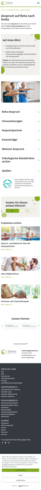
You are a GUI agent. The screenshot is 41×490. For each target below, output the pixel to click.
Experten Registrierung (9, 394)
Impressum (5, 423)
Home (3, 10)
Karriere (4, 434)
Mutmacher (5, 416)
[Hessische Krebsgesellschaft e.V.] (29, 326)
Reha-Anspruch (26, 10)
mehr (20, 475)
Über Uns (4, 432)
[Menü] (38, 3)
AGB (2, 374)
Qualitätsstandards (7, 378)
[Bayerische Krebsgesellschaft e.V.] (12, 326)
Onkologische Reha (13, 10)
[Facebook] (2, 443)
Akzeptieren (20, 470)
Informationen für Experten (10, 389)
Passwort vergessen (7, 396)
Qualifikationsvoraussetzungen (11, 383)
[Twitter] (5, 443)
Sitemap (4, 381)
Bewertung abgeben (8, 414)
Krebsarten (5, 407)
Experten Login (6, 392)
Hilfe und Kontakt (7, 425)
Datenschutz (5, 376)
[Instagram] (8, 443)
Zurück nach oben (20, 344)
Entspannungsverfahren (9, 412)
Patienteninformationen (9, 403)
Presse (3, 430)
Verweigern (20, 480)
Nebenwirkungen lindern (9, 405)
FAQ (2, 372)
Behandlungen (6, 410)
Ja (12, 211)
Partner (3, 428)
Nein (27, 211)
